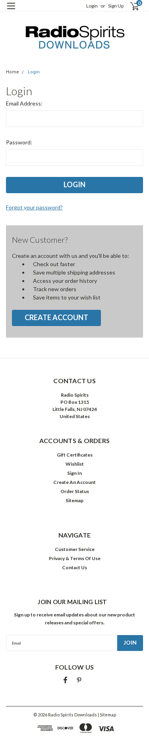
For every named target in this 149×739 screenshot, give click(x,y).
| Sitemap (107, 714)
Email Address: (24, 103)
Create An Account (74, 482)
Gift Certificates (75, 455)
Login (92, 6)
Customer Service (75, 549)
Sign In (74, 473)
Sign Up (116, 6)
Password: (19, 142)
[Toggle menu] (11, 11)
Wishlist (75, 464)
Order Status (74, 491)
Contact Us (74, 567)
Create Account (56, 317)
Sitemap (74, 500)
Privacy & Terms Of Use (75, 558)
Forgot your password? (34, 207)
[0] (129, 6)
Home (12, 72)
